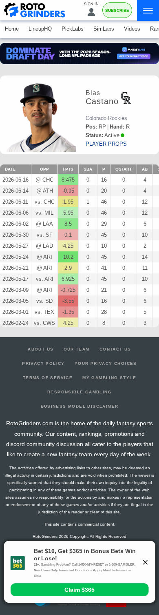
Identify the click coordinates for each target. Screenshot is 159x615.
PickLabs (73, 29)
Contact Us (115, 349)
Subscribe (117, 10)
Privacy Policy (43, 363)
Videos (132, 29)
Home (12, 29)
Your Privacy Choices (106, 363)
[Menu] (148, 10)
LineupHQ (40, 29)
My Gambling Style (109, 377)
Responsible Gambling (79, 392)
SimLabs (103, 29)
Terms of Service (48, 377)
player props (106, 144)
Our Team (77, 349)
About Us (40, 349)
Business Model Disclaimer (80, 406)
